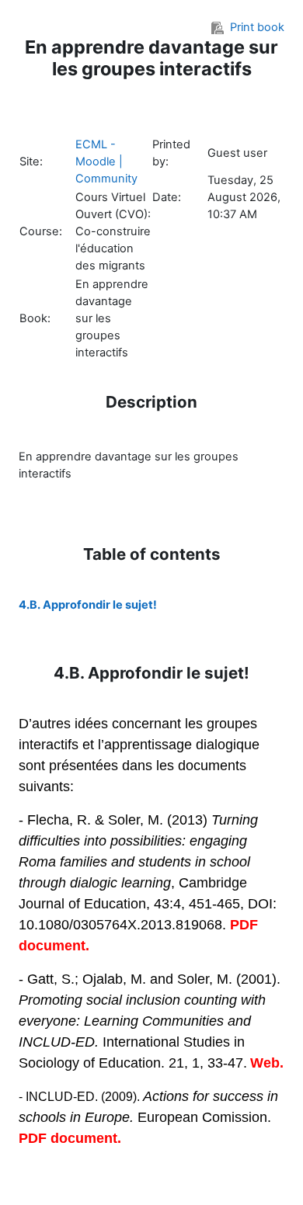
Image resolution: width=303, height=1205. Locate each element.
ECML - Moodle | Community (106, 161)
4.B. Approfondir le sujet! (88, 605)
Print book (257, 27)
